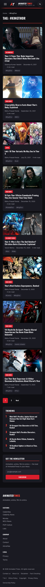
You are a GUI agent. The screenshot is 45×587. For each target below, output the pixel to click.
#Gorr (7, 251)
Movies (5, 518)
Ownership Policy (9, 583)
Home (5, 13)
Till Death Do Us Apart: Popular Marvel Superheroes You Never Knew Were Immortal (21, 332)
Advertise (6, 546)
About (5, 539)
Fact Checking (35, 573)
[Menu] (5, 4)
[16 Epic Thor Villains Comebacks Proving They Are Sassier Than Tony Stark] (22, 177)
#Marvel (17, 70)
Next (17, 400)
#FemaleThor (10, 207)
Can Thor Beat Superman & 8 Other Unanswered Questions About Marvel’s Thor (22, 380)
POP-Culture (7, 525)
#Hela (13, 251)
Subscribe (22, 477)
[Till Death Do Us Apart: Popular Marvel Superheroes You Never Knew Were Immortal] (22, 312)
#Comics (8, 295)
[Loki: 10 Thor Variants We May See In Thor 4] (22, 133)
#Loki (16, 161)
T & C (5, 578)
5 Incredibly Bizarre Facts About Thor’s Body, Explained (21, 106)
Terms (5, 560)
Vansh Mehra (9, 248)
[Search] (40, 4)
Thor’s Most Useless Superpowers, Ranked (22, 285)
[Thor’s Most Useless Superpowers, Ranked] (22, 268)
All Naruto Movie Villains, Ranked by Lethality (22, 440)
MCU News (9, 101)
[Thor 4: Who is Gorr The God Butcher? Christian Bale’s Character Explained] (22, 224)
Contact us (6, 573)
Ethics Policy (13, 578)
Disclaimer (24, 573)
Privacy (5, 556)
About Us (15, 573)
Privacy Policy (33, 578)
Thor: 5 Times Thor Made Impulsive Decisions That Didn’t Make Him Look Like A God (22, 58)
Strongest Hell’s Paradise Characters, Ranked (22, 433)
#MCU (17, 117)
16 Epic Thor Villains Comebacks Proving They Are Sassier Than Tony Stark (22, 196)
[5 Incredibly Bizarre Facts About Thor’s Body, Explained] (22, 87)
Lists (7, 148)
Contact (6, 542)
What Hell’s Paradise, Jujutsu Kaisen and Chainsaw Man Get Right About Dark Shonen (23, 418)
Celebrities (9, 52)
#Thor (17, 391)
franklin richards (20, 344)
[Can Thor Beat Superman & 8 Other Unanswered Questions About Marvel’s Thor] (22, 361)
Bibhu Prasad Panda (12, 111)
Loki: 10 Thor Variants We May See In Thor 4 (22, 152)
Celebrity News (10, 238)
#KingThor (9, 70)
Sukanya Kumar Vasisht (13, 64)
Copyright (22, 578)
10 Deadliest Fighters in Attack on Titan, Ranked (23, 447)
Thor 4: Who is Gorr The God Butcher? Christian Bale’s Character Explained (20, 243)
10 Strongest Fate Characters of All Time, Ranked (24, 426)
